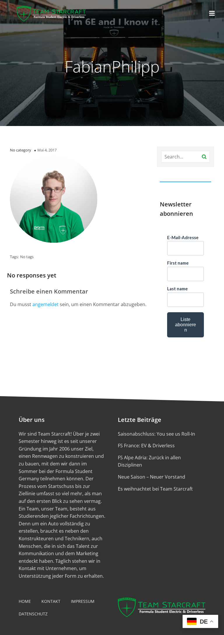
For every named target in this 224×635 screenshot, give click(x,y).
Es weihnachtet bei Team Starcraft (155, 489)
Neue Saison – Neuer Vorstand (151, 477)
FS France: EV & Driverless (146, 445)
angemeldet (45, 304)
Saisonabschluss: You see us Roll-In (156, 434)
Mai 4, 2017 (47, 150)
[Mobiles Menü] (212, 13)
